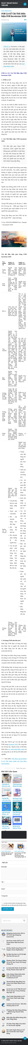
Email (3, 888)
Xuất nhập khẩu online (14, 1040)
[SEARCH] (24, 920)
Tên (2, 882)
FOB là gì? (7, 46)
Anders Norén (12, 1042)
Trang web (4, 895)
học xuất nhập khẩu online (16, 749)
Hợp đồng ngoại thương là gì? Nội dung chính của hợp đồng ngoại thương (14, 761)
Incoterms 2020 (13, 744)
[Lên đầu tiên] (25, 1038)
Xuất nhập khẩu (6, 11)
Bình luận (4, 866)
